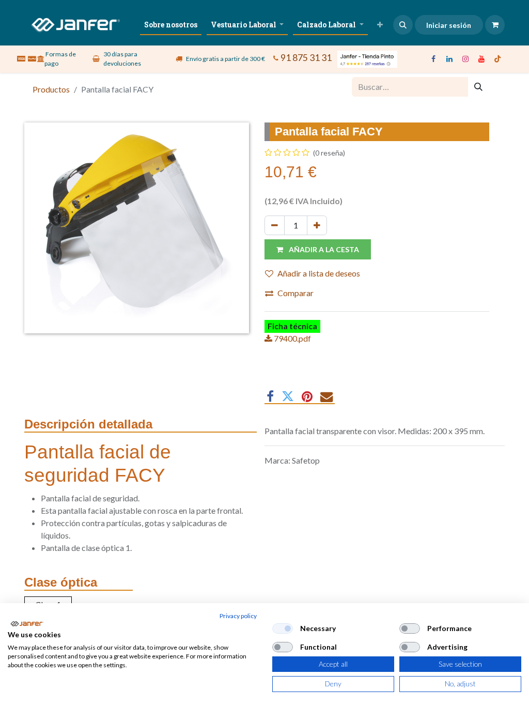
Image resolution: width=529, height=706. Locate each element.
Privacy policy (238, 616)
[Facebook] (433, 59)
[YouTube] (481, 59)
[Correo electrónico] (326, 396)
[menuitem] (170, 24)
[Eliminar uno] (274, 225)
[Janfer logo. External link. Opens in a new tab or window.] (26, 623)
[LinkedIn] (449, 59)
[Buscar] (478, 87)
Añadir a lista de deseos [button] (318, 273)
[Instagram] (465, 59)
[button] (403, 25)
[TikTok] (497, 59)
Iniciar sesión (448, 25)
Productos (51, 89)
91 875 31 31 (306, 57)
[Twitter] (288, 396)
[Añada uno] (317, 225)
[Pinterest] (307, 396)
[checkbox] (282, 628)
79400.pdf (291, 338)
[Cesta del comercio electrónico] (495, 25)
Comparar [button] (295, 293)
